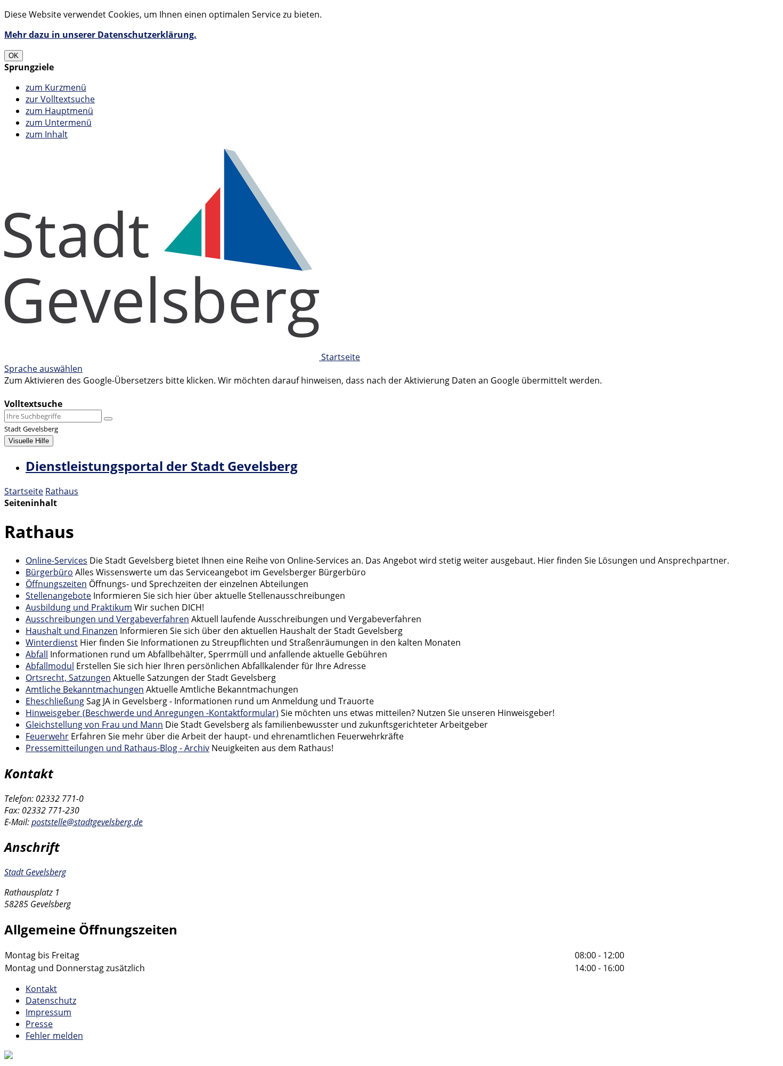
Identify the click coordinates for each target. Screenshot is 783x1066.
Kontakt (41, 989)
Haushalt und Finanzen (72, 631)
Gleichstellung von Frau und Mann (94, 724)
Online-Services (56, 560)
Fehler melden (54, 1035)
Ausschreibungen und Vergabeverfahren (107, 619)
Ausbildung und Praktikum (79, 607)
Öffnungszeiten (56, 584)
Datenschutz (51, 1000)
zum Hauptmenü (59, 111)
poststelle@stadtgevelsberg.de (87, 822)
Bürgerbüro (49, 572)
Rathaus (61, 491)
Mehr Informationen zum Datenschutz (81, 392)
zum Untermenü (59, 122)
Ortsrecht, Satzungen (68, 677)
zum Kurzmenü (56, 87)
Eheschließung (55, 701)
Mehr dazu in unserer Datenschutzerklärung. (100, 34)
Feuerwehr (47, 736)
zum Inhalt (47, 134)
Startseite (23, 491)
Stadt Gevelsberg (35, 872)
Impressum (48, 1012)
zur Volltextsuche (60, 99)
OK (14, 56)
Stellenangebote (58, 595)
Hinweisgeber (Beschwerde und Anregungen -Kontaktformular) (152, 713)
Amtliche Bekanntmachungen (85, 689)
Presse (39, 1024)
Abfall (37, 654)
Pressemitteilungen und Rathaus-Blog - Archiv (117, 748)
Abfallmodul (50, 666)
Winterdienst (52, 642)
